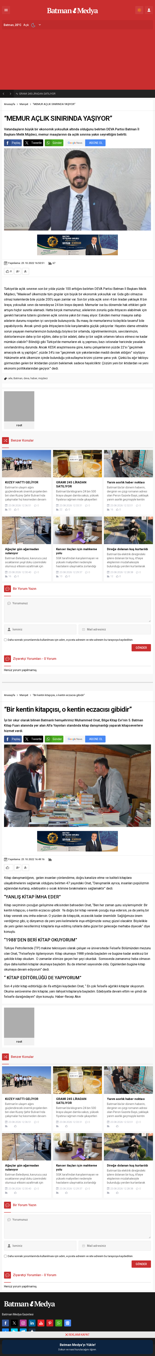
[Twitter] (14, 1323)
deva (26, 378)
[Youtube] (41, 1323)
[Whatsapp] (58, 1323)
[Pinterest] (49, 1323)
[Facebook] (5, 1323)
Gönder (57, 142)
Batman (18, 378)
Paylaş (16, 142)
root (19, 425)
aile (10, 378)
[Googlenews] (67, 1323)
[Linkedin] (32, 1323)
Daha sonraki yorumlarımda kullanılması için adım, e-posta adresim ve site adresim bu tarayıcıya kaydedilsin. (70, 639)
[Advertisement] (77, 59)
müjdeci (43, 378)
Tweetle (36, 142)
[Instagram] (23, 1323)
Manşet (24, 104)
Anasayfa (9, 104)
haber (33, 378)
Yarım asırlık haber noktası (34, 93)
